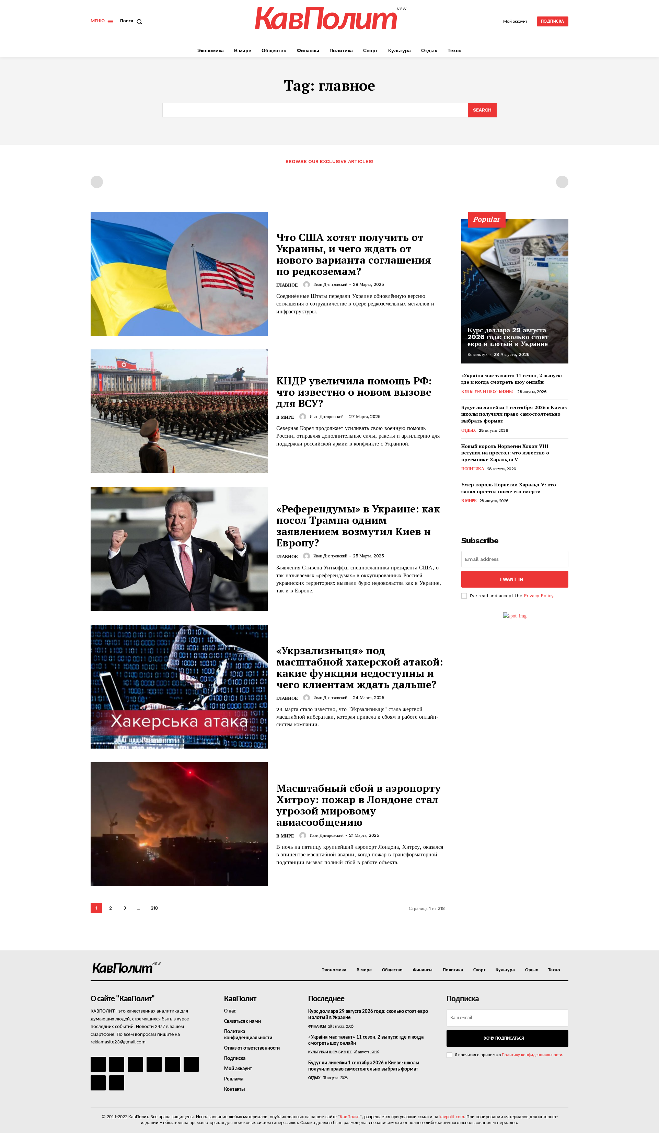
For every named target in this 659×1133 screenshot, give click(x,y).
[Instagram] (116, 1064)
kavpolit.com (451, 1117)
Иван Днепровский (330, 284)
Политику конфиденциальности (532, 1055)
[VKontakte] (98, 1082)
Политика (472, 468)
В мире (285, 417)
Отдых (468, 430)
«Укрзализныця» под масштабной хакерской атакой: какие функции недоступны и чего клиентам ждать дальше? (359, 667)
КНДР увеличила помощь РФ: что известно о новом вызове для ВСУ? (354, 392)
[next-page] (170, 908)
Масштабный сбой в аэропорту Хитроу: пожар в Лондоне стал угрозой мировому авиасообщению (358, 805)
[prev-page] (97, 182)
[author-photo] (307, 284)
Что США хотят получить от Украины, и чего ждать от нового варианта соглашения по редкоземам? (353, 254)
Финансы (317, 1027)
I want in (511, 579)
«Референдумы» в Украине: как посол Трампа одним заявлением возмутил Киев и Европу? (358, 526)
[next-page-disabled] (562, 182)
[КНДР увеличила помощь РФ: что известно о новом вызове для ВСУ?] (179, 411)
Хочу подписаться (504, 1038)
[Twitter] (191, 1064)
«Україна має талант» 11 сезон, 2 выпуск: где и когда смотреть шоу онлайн (511, 378)
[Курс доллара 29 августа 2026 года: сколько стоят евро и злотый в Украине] (514, 291)
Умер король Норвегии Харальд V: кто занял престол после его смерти (508, 488)
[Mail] (135, 1064)
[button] (132, 21)
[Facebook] (98, 1064)
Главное (287, 285)
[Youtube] (116, 1082)
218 (154, 908)
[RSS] (154, 1064)
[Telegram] (172, 1064)
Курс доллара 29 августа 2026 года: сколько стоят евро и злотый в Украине (507, 337)
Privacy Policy (538, 595)
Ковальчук (477, 354)
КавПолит (350, 1117)
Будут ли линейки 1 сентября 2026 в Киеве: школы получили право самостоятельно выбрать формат (514, 414)
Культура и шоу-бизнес (488, 391)
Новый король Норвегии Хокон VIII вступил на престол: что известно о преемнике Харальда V (505, 453)
